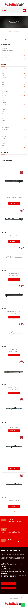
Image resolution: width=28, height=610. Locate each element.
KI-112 (4, 460)
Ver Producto (12, 203)
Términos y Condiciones (7, 583)
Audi (13, 70)
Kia (13, 107)
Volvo (13, 145)
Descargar (4, 156)
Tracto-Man (13, 143)
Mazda (13, 111)
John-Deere (13, 102)
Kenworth (13, 104)
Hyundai (13, 95)
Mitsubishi (13, 116)
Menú (4, 10)
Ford (13, 84)
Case (13, 75)
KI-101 (4, 232)
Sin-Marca (13, 136)
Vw (13, 147)
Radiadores (13, 57)
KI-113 (4, 497)
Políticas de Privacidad (6, 587)
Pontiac (13, 125)
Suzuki (13, 138)
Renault (13, 131)
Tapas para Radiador (13, 59)
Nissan (13, 118)
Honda (13, 93)
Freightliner (13, 86)
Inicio (10, 31)
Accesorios (13, 48)
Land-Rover (13, 109)
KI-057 (4, 195)
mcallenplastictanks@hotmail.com (11, 532)
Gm (13, 89)
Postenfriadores (13, 55)
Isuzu (13, 100)
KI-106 (4, 308)
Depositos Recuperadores (13, 50)
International (13, 98)
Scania (13, 134)
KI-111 (4, 422)
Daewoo (13, 80)
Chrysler (13, 77)
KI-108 (4, 346)
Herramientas (13, 52)
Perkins (13, 120)
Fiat (13, 82)
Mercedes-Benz (13, 113)
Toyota (13, 140)
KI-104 (4, 270)
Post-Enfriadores (13, 127)
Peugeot (13, 122)
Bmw (13, 73)
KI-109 (4, 384)
